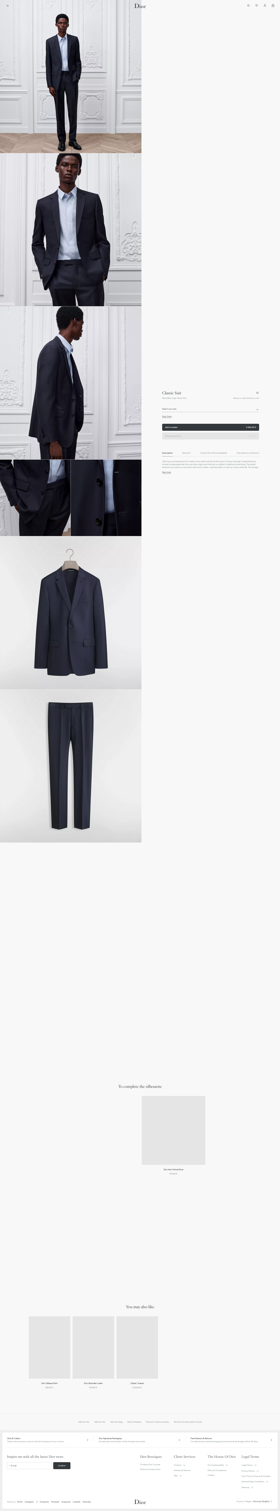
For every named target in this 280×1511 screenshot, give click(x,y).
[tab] (167, 452)
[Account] (265, 6)
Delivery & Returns (182, 1470)
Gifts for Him (100, 1422)
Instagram (29, 1502)
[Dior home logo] (140, 6)
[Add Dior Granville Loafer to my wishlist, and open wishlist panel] (113, 1322)
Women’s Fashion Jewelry (157, 1422)
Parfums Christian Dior (150, 1469)
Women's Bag (116, 1422)
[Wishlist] (256, 6)
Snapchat (66, 1502)
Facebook (44, 1502)
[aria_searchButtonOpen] (248, 6)
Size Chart (167, 416)
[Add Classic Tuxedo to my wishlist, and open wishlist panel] (157, 1322)
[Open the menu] (8, 6)
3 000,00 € (210, 427)
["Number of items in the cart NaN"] (273, 6)
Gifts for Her (83, 1422)
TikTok (19, 1502)
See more (166, 472)
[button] (70, 76)
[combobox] (210, 410)
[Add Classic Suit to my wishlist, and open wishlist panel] (257, 393)
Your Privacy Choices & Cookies (256, 1476)
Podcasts (87, 1502)
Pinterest (55, 1502)
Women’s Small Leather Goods (188, 1422)
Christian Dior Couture (150, 1464)
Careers (211, 1475)
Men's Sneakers (134, 1422)
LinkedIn (76, 1502)
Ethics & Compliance (217, 1470)
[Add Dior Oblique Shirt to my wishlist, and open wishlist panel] (70, 1322)
